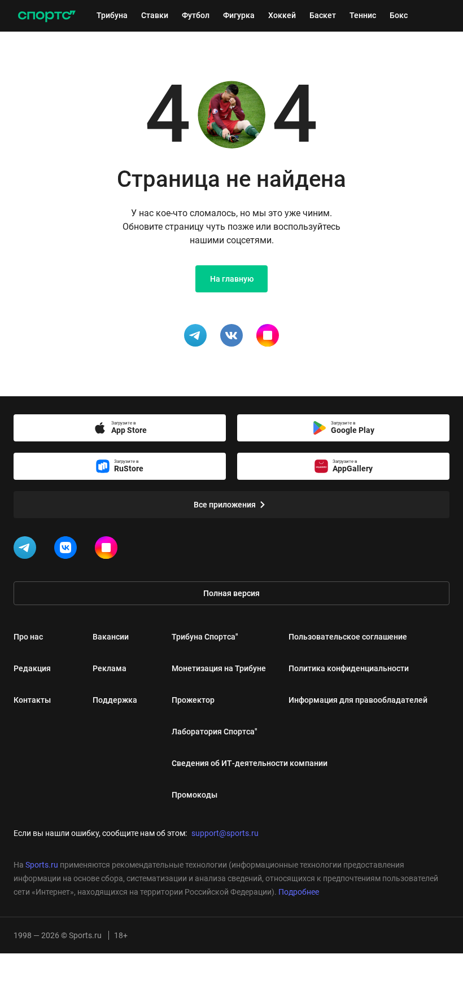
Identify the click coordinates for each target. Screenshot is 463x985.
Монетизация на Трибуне (219, 668)
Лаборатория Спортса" (214, 731)
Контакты (32, 699)
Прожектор (193, 699)
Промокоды (194, 794)
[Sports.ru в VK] (67, 549)
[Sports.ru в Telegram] (27, 549)
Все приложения (225, 504)
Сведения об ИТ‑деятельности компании (249, 763)
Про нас (28, 636)
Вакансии (111, 636)
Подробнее (298, 891)
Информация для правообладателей (358, 699)
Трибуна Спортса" (205, 636)
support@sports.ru (225, 833)
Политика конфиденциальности (349, 668)
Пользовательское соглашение (348, 636)
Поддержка (115, 699)
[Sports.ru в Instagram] (108, 549)
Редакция (32, 668)
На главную (232, 278)
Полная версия (231, 593)
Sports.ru (41, 864)
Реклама (109, 668)
